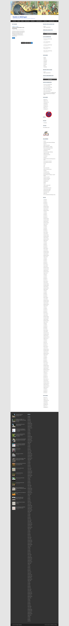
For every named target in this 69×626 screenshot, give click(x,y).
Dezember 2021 (45, 267)
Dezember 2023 (30, 453)
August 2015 (29, 597)
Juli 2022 (29, 478)
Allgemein (44, 58)
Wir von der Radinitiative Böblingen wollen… (49, 194)
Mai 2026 (29, 417)
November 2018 (30, 541)
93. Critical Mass (18, 448)
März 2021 (44, 279)
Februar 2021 (45, 281)
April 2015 (44, 376)
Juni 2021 (44, 275)
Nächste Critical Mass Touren (47, 169)
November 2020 (45, 285)
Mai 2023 (44, 244)
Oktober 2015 (45, 368)
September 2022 (45, 255)
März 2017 (44, 345)
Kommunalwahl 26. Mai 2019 (47, 162)
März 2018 (44, 328)
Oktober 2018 (45, 319)
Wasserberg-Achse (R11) (46, 190)
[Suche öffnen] (56, 21)
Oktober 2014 (45, 384)
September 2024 (45, 222)
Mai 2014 (44, 391)
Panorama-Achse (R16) (46, 173)
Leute (44, 165)
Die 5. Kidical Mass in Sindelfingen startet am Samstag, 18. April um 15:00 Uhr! (20, 444)
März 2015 (44, 377)
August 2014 (45, 387)
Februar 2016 (45, 362)
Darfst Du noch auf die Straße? (20, 477)
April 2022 (44, 262)
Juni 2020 (29, 514)
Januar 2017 (45, 347)
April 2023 (44, 245)
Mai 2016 (44, 358)
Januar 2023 (29, 469)
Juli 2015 (44, 372)
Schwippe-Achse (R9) (46, 179)
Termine (44, 183)
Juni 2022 (44, 259)
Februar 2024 (45, 232)
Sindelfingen (45, 66)
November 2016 (45, 350)
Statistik (44, 182)
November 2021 (30, 489)
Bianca (44, 47)
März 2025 (44, 217)
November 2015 (30, 593)
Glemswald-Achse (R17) (46, 154)
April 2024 (44, 229)
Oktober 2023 (45, 237)
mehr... (13, 37)
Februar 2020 (45, 297)
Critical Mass (45, 102)
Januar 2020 (45, 298)
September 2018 (45, 320)
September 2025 (45, 210)
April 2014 (44, 392)
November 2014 (45, 383)
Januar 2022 (45, 266)
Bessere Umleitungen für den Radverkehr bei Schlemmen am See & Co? (21, 488)
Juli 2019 (29, 530)
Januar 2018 (45, 331)
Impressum (45, 157)
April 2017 (44, 343)
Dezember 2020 (30, 505)
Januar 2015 (45, 380)
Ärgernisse (44, 143)
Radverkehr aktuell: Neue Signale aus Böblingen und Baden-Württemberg (20, 435)
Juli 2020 (44, 290)
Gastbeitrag (45, 61)
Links (44, 166)
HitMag (56, 624)
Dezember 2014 (45, 381)
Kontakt (44, 163)
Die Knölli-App (50, 38)
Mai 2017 (44, 342)
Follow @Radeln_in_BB (46, 127)
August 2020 (45, 289)
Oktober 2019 (30, 525)
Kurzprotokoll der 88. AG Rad (20, 482)
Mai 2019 (44, 309)
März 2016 (44, 361)
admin (17, 29)
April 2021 (44, 278)
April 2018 (44, 327)
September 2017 (30, 561)
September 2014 (30, 613)
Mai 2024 (44, 228)
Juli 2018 (44, 323)
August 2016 (45, 354)
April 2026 (44, 202)
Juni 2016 (44, 357)
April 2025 (29, 433)
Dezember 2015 (45, 365)
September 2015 (45, 369)
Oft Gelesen (16, 26)
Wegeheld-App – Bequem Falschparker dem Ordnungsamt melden (49, 93)
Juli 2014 (44, 388)
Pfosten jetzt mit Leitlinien (19, 453)
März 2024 (44, 230)
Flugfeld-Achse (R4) (46, 153)
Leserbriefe (13, 26)
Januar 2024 (45, 233)
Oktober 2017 (45, 335)
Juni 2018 (44, 324)
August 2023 (45, 240)
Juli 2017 (44, 339)
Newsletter (45, 170)
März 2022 (44, 263)
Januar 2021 (45, 282)
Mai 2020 (44, 293)
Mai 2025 (44, 214)
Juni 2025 (44, 213)
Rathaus (44, 65)
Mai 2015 (29, 602)
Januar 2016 (45, 364)
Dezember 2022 (45, 251)
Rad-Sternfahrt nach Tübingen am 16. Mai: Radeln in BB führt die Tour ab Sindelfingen (21, 430)
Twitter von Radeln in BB (46, 185)
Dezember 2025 (45, 206)
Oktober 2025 (30, 426)
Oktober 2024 (45, 221)
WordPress (52, 624)
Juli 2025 (44, 211)
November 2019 (45, 301)
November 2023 (45, 236)
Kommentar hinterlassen (21, 29)
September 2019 (45, 304)
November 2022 (45, 252)
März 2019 (44, 312)
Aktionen (44, 57)
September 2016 (45, 353)
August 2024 (29, 442)
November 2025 (45, 207)
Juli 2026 (44, 199)
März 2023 (44, 247)
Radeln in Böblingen (20, 17)
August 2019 (45, 305)
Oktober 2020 (45, 286)
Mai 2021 (29, 498)
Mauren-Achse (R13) (46, 167)
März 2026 (44, 203)
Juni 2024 (44, 226)
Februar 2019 (45, 313)
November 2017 (45, 334)
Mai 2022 (44, 260)
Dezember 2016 (45, 349)
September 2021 (45, 271)
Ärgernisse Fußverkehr (46, 145)
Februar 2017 (45, 346)
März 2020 (44, 296)
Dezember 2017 (30, 557)
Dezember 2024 (45, 218)
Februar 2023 (45, 248)
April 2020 (44, 294)
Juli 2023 (44, 241)
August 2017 (45, 338)
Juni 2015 (44, 373)
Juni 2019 (44, 308)
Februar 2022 (45, 264)
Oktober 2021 (45, 270)
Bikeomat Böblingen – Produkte (47, 146)
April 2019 (29, 534)
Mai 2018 (29, 550)
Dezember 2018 (45, 316)
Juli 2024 (44, 225)
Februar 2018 (45, 330)
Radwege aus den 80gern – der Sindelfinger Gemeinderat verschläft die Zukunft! (21, 420)
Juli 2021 (44, 274)
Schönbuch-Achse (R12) (46, 178)
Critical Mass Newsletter (46, 149)
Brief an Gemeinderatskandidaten (48, 147)
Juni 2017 (29, 566)
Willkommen (45, 193)
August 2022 (45, 256)
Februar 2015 (45, 379)
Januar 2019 (45, 315)
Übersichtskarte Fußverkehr (47, 187)
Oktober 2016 (30, 577)
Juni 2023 (29, 462)
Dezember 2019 (45, 300)
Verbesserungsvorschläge (47, 189)
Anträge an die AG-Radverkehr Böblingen (49, 142)
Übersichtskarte (45, 186)
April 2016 (29, 586)
